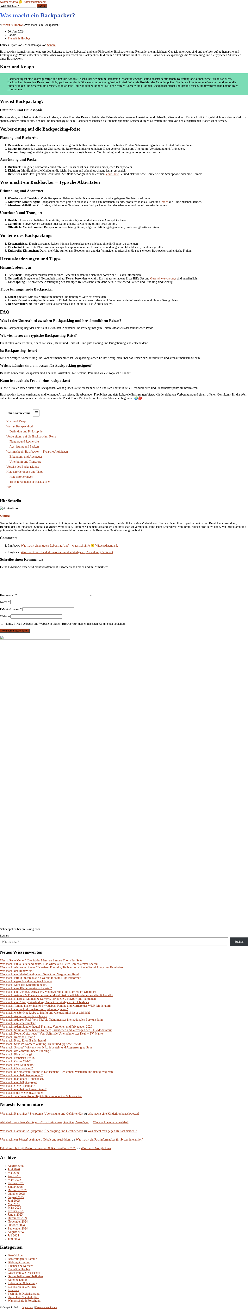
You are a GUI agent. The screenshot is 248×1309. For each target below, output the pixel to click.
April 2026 (14, 1176)
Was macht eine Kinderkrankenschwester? (26, 988)
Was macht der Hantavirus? (17, 970)
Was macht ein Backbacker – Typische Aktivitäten (37, 451)
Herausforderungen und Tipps (24, 471)
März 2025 (14, 1207)
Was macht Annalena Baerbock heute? (23, 1016)
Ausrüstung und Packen (24, 446)
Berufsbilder (15, 1255)
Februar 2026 (16, 1183)
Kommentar (8, 595)
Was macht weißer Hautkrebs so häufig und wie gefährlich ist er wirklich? (45, 1012)
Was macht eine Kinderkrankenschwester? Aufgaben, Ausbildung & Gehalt (67, 552)
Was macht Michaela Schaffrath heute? (23, 984)
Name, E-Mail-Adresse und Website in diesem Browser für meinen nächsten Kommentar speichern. (65, 623)
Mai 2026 (14, 1172)
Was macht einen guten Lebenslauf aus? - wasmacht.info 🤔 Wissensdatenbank (69, 545)
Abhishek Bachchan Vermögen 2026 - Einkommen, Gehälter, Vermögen (44, 1122)
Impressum (27, 1307)
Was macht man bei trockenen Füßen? (23, 1089)
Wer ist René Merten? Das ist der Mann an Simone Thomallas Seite (41, 960)
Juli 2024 (13, 1235)
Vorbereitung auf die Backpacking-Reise (31, 436)
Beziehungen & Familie (22, 1258)
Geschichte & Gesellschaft (24, 1272)
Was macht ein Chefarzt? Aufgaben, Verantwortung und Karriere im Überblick (48, 991)
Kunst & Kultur (17, 1279)
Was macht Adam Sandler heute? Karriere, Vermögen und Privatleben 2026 (46, 1026)
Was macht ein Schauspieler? (17, 1023)
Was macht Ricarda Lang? (16, 1054)
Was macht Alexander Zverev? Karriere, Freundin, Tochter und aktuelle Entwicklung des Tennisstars (61, 967)
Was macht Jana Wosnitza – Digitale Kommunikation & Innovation (41, 1096)
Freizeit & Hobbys (12, 24)
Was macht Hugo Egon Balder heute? (23, 1040)
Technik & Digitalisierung (24, 1293)
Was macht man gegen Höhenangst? (22, 1078)
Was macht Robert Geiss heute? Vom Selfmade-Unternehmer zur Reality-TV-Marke (51, 1033)
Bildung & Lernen (19, 1262)
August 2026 (16, 1165)
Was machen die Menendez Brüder (21, 1092)
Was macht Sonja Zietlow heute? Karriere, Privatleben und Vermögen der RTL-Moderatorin (56, 1030)
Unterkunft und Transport (25, 461)
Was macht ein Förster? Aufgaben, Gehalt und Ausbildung (35, 1139)
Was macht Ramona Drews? (17, 1037)
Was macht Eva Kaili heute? (17, 1064)
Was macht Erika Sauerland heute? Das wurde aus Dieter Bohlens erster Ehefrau (49, 964)
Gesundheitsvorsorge (163, 278)
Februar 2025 (16, 1211)
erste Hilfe (112, 174)
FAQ (9, 486)
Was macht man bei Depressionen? (21, 1075)
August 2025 (16, 1197)
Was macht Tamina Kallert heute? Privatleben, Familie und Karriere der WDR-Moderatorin (55, 1005)
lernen (164, 201)
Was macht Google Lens (96, 1148)
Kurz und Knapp (16, 421)
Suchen (4, 935)
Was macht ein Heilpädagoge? (18, 1082)
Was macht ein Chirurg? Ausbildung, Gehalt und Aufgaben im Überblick (44, 1002)
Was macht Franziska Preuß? (17, 1058)
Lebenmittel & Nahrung (22, 1283)
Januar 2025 (15, 1214)
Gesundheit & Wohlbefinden (25, 1276)
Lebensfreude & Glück (22, 1286)
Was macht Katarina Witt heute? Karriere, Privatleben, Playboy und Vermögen (48, 998)
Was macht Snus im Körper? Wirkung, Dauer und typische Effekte (40, 1044)
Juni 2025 (14, 1200)
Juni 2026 (14, 1169)
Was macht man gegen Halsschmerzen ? (112, 1131)
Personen (13, 1290)
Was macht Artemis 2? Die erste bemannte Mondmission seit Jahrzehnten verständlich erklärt (56, 995)
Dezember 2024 (17, 1218)
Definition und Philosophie (25, 431)
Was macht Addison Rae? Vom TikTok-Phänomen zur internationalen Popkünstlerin (51, 1019)
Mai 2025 (14, 1204)
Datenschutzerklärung (46, 1307)
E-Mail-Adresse (11, 609)
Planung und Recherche (24, 441)
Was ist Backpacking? (19, 426)
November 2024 (18, 1221)
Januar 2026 (15, 1186)
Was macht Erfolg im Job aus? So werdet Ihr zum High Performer (40, 977)
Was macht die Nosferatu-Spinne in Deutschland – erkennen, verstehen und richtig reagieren (56, 1071)
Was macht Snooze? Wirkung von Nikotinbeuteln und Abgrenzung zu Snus (46, 1047)
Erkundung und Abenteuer (25, 456)
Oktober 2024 (16, 1225)
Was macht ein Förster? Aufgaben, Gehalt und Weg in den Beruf (39, 974)
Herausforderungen (21, 476)
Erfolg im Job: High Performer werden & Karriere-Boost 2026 (38, 1148)
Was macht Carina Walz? (15, 1061)
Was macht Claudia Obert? (16, 1068)
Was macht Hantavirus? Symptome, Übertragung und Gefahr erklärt (41, 1113)
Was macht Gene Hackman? (17, 1085)
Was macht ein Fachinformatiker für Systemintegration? (34, 1009)
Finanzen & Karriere (20, 1265)
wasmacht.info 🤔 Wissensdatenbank (23, 1)
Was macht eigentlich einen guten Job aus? (26, 981)
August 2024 (16, 1232)
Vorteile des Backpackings (22, 466)
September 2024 (18, 1228)
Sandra (51, 45)
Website (5, 616)
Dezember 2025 (17, 1190)
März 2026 (14, 1179)
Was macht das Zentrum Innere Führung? (25, 1051)
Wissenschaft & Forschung (24, 1300)
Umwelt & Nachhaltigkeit (23, 1297)
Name (5, 602)
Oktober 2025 (16, 1193)
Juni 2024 (14, 1239)
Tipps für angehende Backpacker (29, 481)
